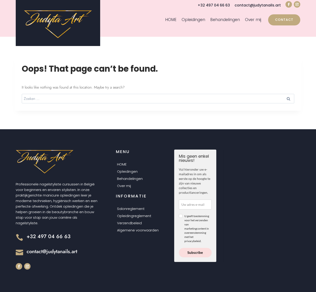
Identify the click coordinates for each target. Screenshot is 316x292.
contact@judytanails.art (258, 5)
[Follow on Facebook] (288, 4)
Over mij (253, 20)
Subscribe (195, 252)
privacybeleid (192, 241)
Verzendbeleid (129, 223)
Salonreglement (131, 209)
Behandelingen (225, 20)
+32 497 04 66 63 (214, 5)
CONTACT (284, 19)
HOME (171, 20)
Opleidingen (193, 20)
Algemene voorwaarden (138, 230)
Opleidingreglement (134, 216)
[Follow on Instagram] (297, 4)
